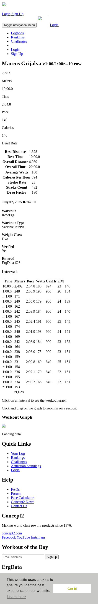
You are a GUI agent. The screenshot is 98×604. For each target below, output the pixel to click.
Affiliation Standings (26, 466)
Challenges (19, 41)
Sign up (52, 557)
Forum (16, 494)
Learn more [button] (16, 597)
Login (6, 14)
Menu (19, 25)
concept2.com (12, 533)
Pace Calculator (22, 498)
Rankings (18, 37)
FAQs (15, 489)
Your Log (18, 453)
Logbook (17, 33)
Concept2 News (22, 502)
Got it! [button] (72, 588)
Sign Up (17, 14)
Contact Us (19, 506)
